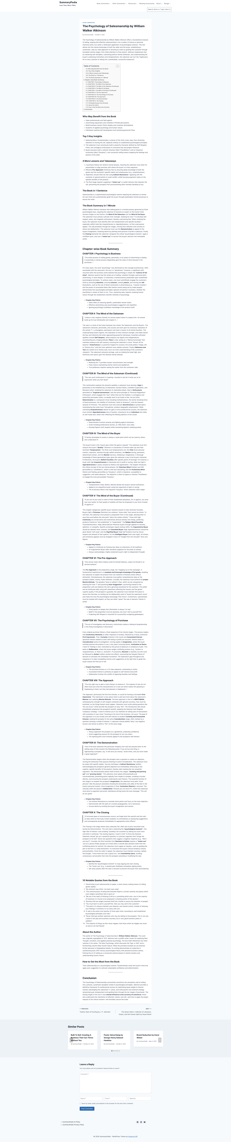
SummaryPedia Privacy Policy (73, 1125)
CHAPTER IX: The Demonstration (97, 99)
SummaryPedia (88, 34)
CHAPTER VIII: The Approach (96, 96)
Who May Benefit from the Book (98, 69)
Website (133, 1098)
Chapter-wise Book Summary (94, 80)
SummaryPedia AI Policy (71, 1122)
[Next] (159, 1040)
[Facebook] (137, 1122)
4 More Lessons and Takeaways (98, 73)
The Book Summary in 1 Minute (98, 77)
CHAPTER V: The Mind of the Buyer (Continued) (102, 90)
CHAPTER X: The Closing (96, 101)
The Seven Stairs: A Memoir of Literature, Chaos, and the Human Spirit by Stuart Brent (135, 1011)
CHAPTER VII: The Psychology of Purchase (100, 94)
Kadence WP (133, 1136)
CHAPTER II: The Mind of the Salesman (99, 84)
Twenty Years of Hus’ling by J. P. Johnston (95, 1010)
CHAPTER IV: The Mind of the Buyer (98, 88)
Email (107, 1098)
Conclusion (88, 109)
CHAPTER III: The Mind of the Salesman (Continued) (103, 86)
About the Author (94, 105)
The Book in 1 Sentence (96, 75)
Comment (84, 1074)
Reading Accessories (146, 3)
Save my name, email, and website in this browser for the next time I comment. (107, 1103)
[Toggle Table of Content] (117, 66)
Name (83, 1098)
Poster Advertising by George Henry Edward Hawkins (113, 1037)
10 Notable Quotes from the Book (98, 103)
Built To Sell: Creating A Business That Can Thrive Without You (82, 1037)
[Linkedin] (141, 1122)
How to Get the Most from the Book (99, 107)
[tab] (111, 1050)
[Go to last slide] (71, 1040)
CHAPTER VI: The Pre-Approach (97, 92)
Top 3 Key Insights (94, 71)
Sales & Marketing (89, 22)
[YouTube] (144, 1122)
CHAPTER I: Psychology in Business (98, 82)
